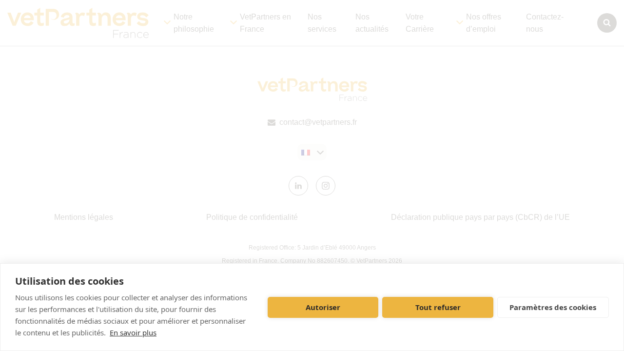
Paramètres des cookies (552, 307)
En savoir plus (133, 332)
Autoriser (323, 307)
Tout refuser (438, 307)
